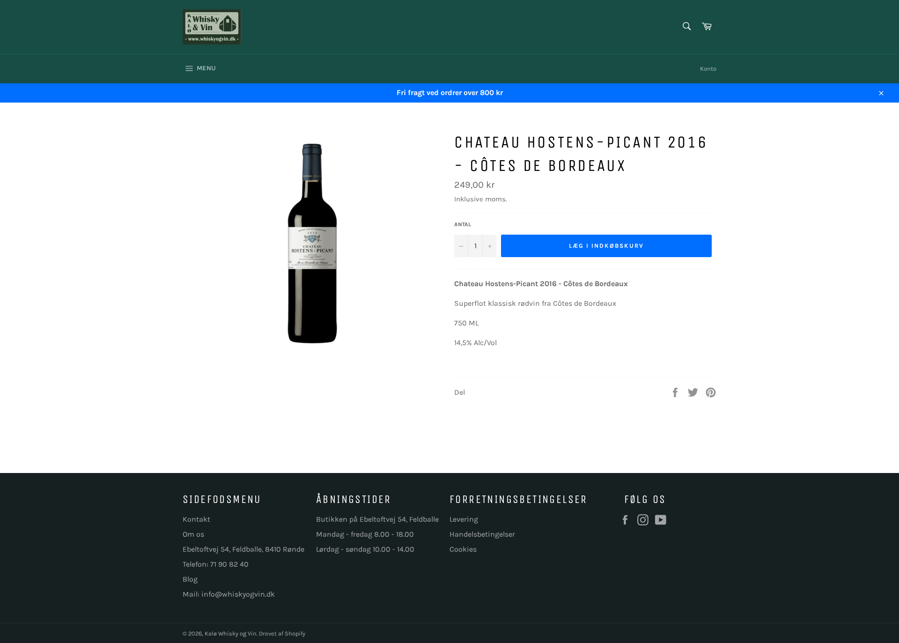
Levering (464, 519)
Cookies (463, 549)
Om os (193, 534)
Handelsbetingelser (482, 534)
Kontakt (196, 519)
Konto (708, 68)
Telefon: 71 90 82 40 (216, 564)
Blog (190, 579)
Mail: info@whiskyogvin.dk (229, 594)
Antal (462, 224)
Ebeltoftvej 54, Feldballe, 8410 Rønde (243, 549)
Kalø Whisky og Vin (231, 633)
